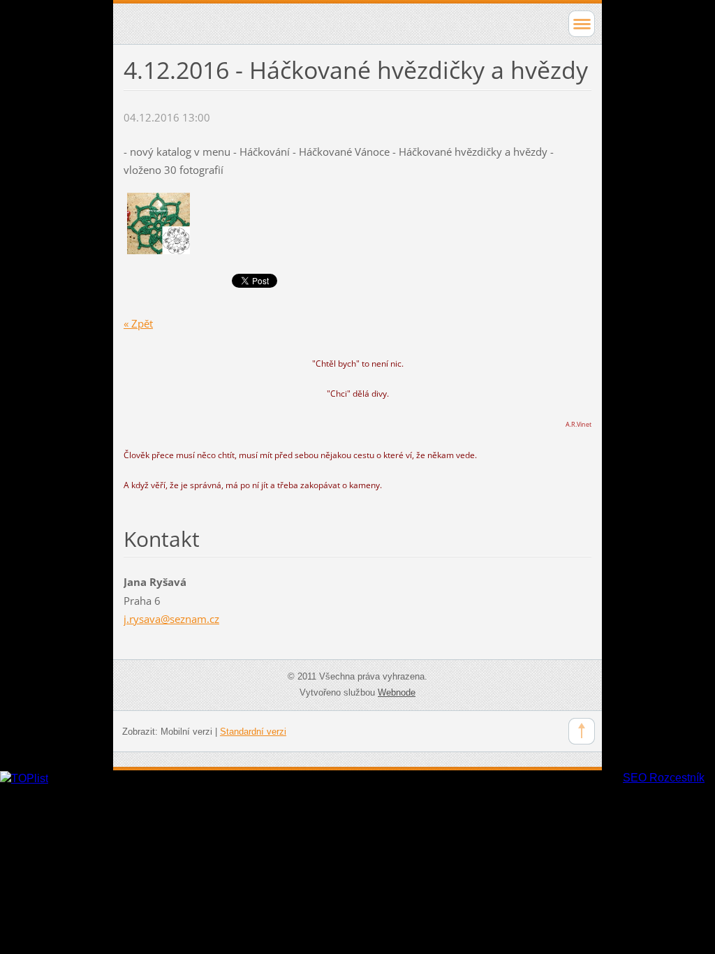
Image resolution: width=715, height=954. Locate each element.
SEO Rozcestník (664, 778)
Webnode (396, 692)
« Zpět (138, 323)
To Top (581, 731)
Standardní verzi (253, 731)
